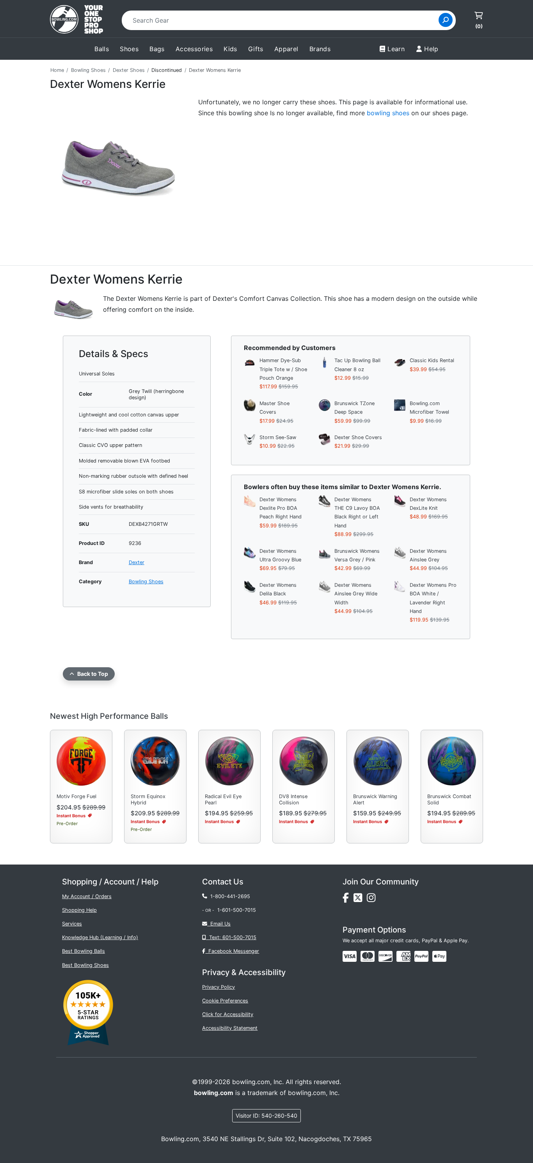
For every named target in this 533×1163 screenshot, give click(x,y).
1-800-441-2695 (228, 896)
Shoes (129, 49)
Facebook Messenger (232, 951)
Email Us (219, 924)
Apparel (286, 49)
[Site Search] (446, 20)
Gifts (255, 49)
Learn (396, 49)
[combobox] (282, 20)
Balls (101, 49)
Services (72, 924)
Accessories (194, 49)
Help (431, 49)
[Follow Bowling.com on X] (360, 899)
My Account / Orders (87, 896)
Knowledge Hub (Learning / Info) (100, 937)
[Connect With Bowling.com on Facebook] (348, 899)
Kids (230, 49)
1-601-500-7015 (236, 910)
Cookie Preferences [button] (225, 1001)
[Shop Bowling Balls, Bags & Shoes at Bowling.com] (76, 20)
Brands (319, 49)
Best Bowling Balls (83, 951)
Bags (157, 49)
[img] (421, 956)
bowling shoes (388, 113)
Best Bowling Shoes (85, 965)
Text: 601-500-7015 (231, 937)
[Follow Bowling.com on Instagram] (372, 899)
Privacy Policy (218, 987)
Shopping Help (79, 910)
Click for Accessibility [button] (227, 1014)
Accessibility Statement (230, 1028)
